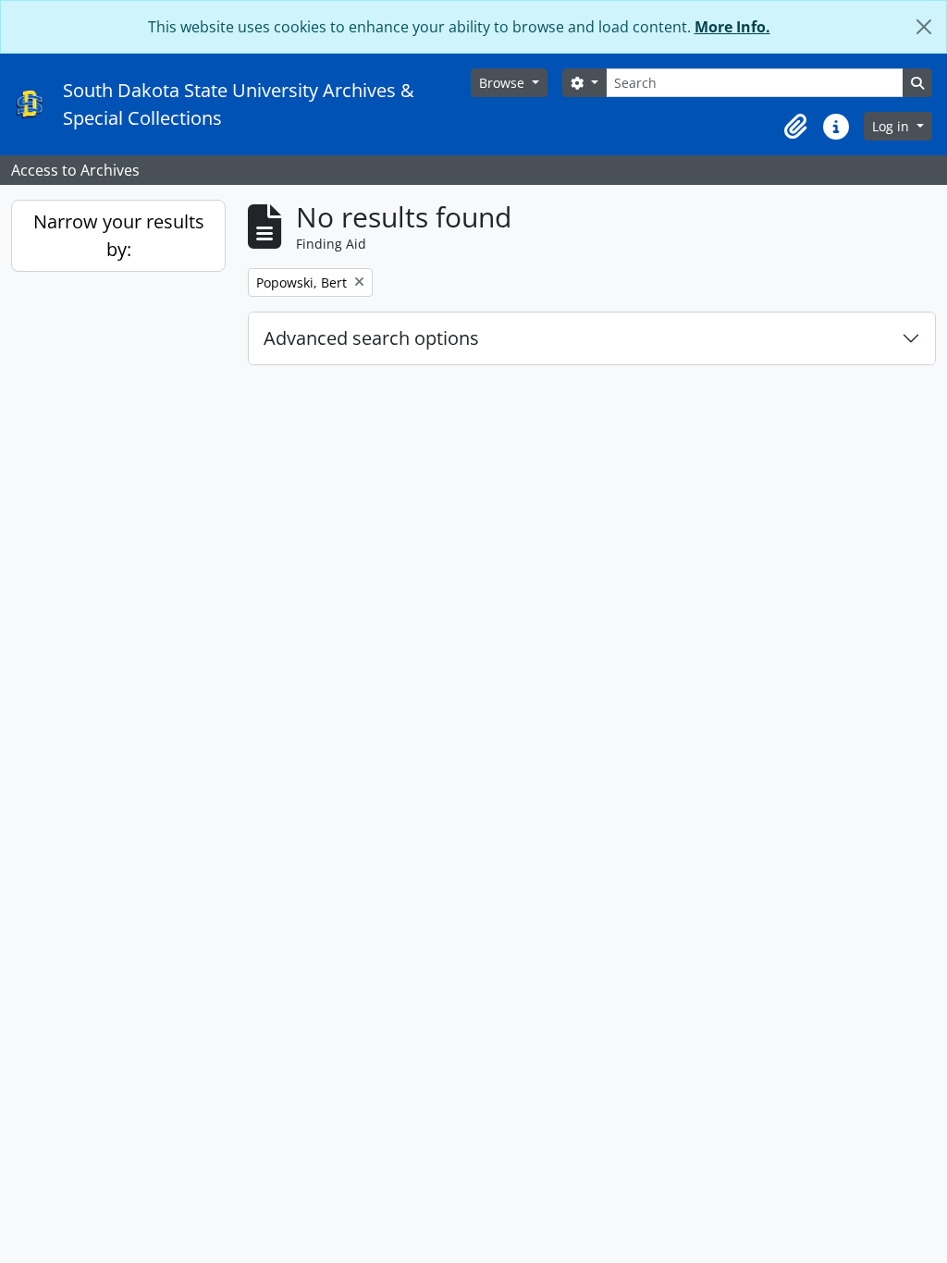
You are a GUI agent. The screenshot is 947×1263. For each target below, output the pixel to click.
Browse (503, 83)
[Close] (924, 27)
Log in (892, 126)
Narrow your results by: (118, 235)
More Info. (732, 27)
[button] (795, 126)
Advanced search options (371, 337)
